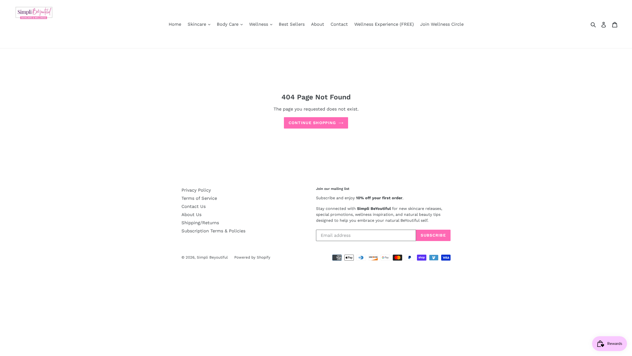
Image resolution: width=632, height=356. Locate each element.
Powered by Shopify (252, 257)
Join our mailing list (332, 189)
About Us (191, 214)
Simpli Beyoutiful (212, 257)
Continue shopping (312, 122)
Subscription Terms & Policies (213, 230)
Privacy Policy (196, 190)
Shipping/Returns (200, 222)
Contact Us (193, 206)
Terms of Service (199, 198)
